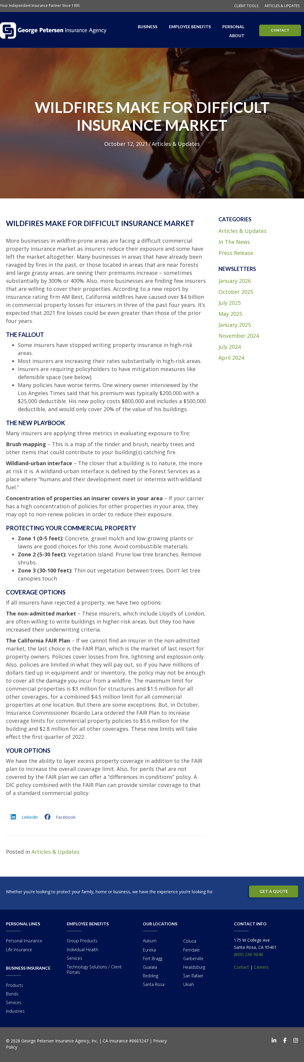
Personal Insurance (24, 940)
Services (13, 1002)
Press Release (235, 252)
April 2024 (231, 357)
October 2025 (235, 291)
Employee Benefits (190, 26)
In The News (234, 241)
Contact (241, 967)
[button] (161, 26)
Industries (15, 1011)
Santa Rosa (153, 984)
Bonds (12, 994)
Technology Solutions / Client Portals (94, 969)
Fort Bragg (152, 958)
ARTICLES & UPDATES (282, 6)
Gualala (150, 967)
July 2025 (229, 302)
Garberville (193, 958)
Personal (233, 26)
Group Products (82, 940)
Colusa (189, 941)
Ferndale (191, 950)
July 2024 (229, 346)
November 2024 (238, 335)
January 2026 (234, 280)
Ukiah (188, 984)
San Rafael (193, 976)
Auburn (149, 940)
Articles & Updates (176, 143)
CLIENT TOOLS (246, 6)
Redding (150, 976)
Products (14, 985)
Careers (261, 967)
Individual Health (82, 949)
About (236, 35)
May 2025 (230, 313)
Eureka (149, 950)
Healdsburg (194, 967)
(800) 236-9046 (248, 954)
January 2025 (234, 324)
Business (147, 26)
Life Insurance (19, 949)
